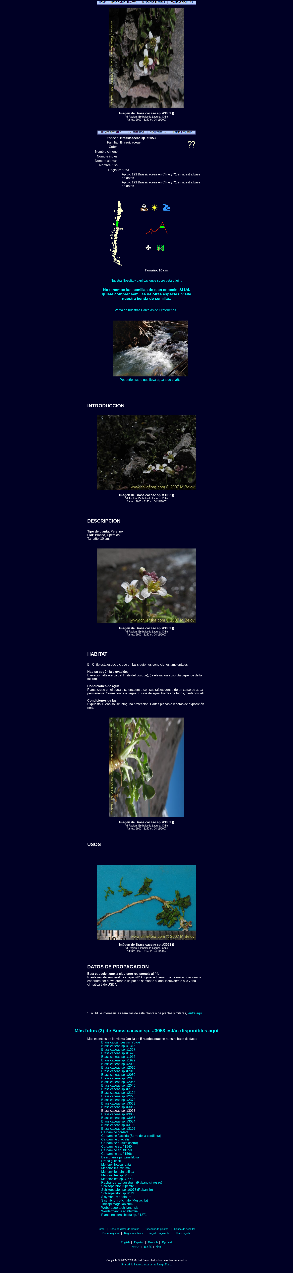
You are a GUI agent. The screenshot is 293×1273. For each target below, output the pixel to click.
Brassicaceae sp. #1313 (118, 1046)
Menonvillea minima (115, 1168)
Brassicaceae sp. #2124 (118, 1092)
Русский (167, 1242)
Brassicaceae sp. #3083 (118, 1118)
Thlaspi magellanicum (117, 1204)
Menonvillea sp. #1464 (117, 1179)
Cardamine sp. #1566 (116, 1153)
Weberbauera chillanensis (119, 1207)
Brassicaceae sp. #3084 (118, 1121)
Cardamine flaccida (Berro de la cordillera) (131, 1135)
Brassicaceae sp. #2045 (118, 1085)
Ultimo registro (183, 1233)
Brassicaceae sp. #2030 (118, 1074)
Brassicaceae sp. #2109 (118, 1089)
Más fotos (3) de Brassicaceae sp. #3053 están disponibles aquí (146, 1030)
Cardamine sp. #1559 (116, 1150)
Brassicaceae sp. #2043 (118, 1082)
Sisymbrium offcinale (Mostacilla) (124, 1200)
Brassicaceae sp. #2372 (118, 1100)
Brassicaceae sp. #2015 (118, 1071)
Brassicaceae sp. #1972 (118, 1060)
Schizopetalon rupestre (117, 1186)
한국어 (135, 1246)
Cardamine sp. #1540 (116, 1146)
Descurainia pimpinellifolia (120, 1157)
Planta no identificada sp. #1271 (124, 1215)
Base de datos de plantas (124, 1228)
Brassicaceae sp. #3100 (118, 1125)
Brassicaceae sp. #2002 (118, 1064)
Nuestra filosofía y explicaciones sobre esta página (146, 280)
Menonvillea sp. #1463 (117, 1175)
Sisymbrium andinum (116, 1197)
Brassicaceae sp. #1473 (118, 1053)
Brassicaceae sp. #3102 (118, 1128)
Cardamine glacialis (115, 1139)
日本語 (148, 1246)
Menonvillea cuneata (116, 1164)
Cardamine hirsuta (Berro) (119, 1143)
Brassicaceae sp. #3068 (118, 1114)
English (125, 1242)
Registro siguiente (158, 1233)
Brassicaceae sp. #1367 (118, 1049)
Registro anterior (133, 1233)
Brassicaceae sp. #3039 (118, 1103)
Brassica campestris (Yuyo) (120, 1042)
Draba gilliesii (111, 1161)
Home (101, 1228)
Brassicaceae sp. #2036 (118, 1078)
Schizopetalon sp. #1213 (118, 1193)
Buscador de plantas (156, 1228)
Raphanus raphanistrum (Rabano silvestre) (131, 1182)
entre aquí (195, 1013)
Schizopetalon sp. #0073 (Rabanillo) (127, 1189)
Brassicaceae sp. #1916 (118, 1056)
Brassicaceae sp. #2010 (118, 1067)
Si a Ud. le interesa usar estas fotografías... (146, 1264)
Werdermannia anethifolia (119, 1211)
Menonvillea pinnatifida (117, 1171)
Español (139, 1242)
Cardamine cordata (114, 1132)
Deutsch (153, 1242)
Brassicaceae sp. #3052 (118, 1107)
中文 (158, 1246)
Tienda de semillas (185, 1228)
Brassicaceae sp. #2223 (118, 1096)
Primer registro (110, 1233)
